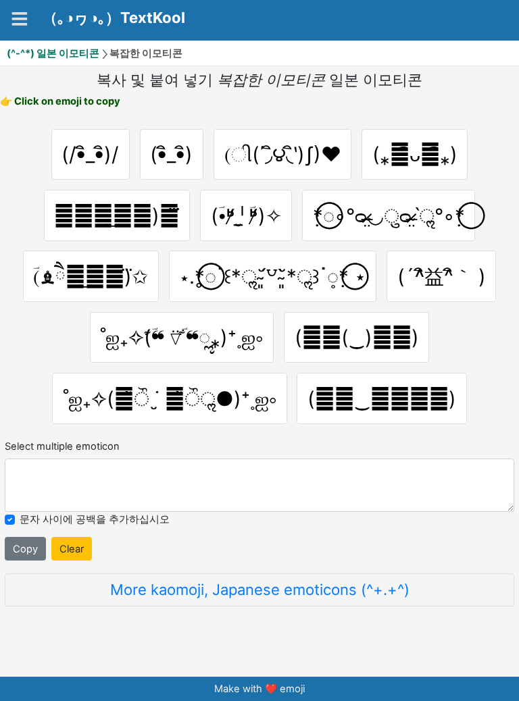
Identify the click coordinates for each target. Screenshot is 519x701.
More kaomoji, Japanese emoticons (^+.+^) (260, 589)
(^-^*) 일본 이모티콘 (53, 53)
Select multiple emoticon (62, 446)
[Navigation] (19, 18)
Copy (25, 549)
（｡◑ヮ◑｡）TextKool (114, 18)
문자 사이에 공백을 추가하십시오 (95, 519)
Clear (71, 549)
